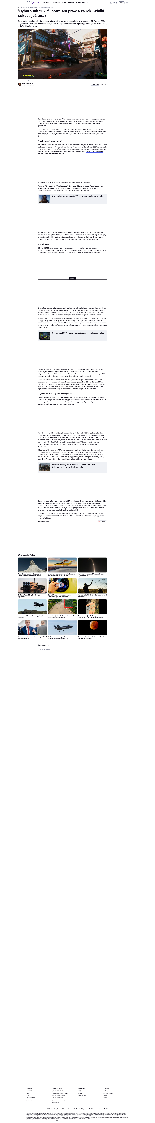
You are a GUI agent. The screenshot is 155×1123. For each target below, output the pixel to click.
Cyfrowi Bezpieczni (30, 1099)
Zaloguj (121, 2)
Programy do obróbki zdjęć (58, 1090)
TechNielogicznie (30, 1100)
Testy (104, 1090)
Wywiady (105, 1095)
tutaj (57, 1119)
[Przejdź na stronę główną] (28, 4)
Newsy (79, 1090)
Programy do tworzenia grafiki (58, 1100)
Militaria (71, 2)
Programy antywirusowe (57, 1097)
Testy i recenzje (81, 1092)
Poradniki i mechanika (108, 1092)
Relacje (105, 1097)
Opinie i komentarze (82, 2)
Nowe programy (55, 1102)
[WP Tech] (36, 2)
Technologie (46, 2)
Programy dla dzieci (56, 1099)
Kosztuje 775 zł (56, 250)
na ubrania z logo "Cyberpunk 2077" (58, 372)
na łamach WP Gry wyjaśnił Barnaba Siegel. (74, 186)
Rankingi (80, 1093)
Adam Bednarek (26, 83)
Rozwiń (72, 278)
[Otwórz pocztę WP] (110, 2)
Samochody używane (108, 1093)
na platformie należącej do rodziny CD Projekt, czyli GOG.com (83, 382)
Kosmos (55, 2)
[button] (115, 3)
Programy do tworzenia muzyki (59, 1092)
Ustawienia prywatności (101, 1109)
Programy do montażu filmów (58, 1095)
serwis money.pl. (64, 400)
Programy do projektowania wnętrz (59, 1093)
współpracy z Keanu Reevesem (74, 188)
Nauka (64, 2)
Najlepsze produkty (82, 1095)
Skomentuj (96, 84)
